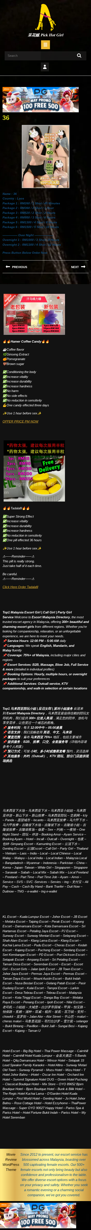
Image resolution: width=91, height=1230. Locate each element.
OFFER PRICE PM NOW (20, 421)
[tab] (45, 44)
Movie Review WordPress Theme (11, 1162)
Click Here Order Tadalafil (20, 587)
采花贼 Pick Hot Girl (45, 35)
